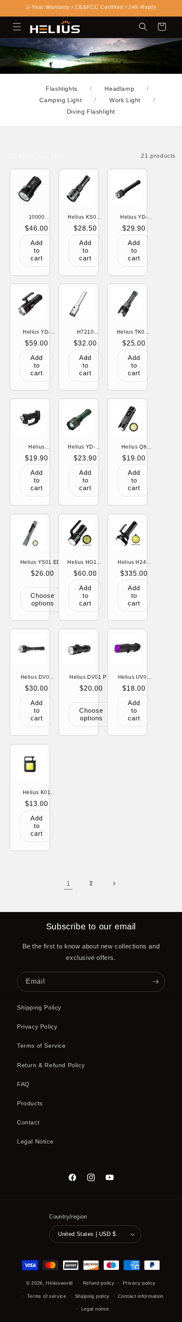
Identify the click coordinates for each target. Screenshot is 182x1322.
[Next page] (114, 883)
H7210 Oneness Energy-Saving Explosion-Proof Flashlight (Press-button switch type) (85, 332)
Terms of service (46, 1296)
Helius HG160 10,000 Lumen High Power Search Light (85, 562)
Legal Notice (35, 1141)
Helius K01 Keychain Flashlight (37, 792)
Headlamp (119, 88)
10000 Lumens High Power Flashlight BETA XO (37, 217)
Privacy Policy (37, 1026)
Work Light (125, 100)
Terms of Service (41, 1045)
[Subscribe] (155, 982)
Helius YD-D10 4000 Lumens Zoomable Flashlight (134, 217)
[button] (17, 26)
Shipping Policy (39, 1007)
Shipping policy (92, 1296)
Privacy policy (139, 1283)
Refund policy (99, 1283)
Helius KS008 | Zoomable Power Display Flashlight (85, 217)
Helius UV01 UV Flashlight (134, 677)
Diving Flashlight (91, 111)
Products (30, 1103)
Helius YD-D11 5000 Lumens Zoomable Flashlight (36, 332)
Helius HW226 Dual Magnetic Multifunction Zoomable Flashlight (36, 447)
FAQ (23, 1084)
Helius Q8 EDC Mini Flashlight (133, 447)
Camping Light (60, 100)
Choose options (42, 599)
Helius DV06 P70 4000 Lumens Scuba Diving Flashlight (36, 677)
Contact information (140, 1296)
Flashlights (61, 88)
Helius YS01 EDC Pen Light (42, 562)
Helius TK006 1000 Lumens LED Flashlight (133, 332)
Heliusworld (59, 1283)
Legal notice (95, 1308)
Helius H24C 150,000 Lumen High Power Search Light (134, 562)
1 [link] (68, 883)
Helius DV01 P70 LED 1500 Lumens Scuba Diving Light (91, 677)
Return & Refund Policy (51, 1065)
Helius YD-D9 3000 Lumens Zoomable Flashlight (85, 447)
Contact (28, 1122)
